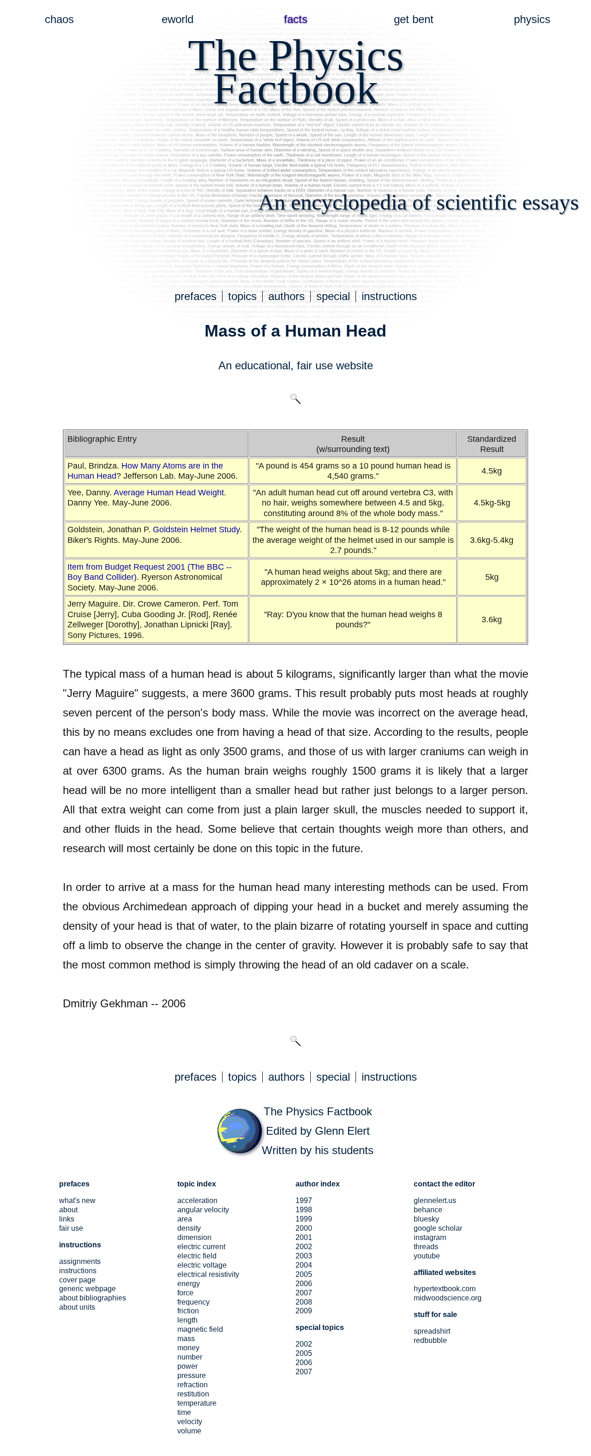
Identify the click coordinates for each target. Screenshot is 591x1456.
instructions (389, 296)
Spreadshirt (432, 1331)
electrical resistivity (208, 1274)
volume (189, 1431)
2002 (304, 1247)
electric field (197, 1256)
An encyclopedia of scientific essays (418, 202)
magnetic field (200, 1329)
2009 (304, 1311)
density (189, 1228)
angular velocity (203, 1210)
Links (66, 1219)
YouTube (427, 1256)
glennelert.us (435, 1200)
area (184, 1219)
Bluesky (426, 1219)
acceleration (197, 1200)
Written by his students (318, 1150)
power (187, 1366)
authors (286, 296)
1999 (304, 1219)
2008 (304, 1302)
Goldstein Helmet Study (196, 529)
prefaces (196, 296)
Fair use (71, 1228)
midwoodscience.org (448, 1298)
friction (188, 1311)
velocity (189, 1422)
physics (532, 19)
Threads (426, 1247)
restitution (193, 1394)
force (185, 1293)
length (187, 1320)
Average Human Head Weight (169, 492)
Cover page (77, 1280)
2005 (304, 1274)
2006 (304, 1284)
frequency (193, 1302)
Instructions (77, 1271)
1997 (304, 1200)
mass (186, 1338)
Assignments (80, 1261)
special (333, 296)
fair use (315, 365)
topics (242, 296)
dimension (194, 1237)
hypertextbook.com (445, 1289)
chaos (59, 19)
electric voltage (202, 1265)
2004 (304, 1265)
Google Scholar (438, 1228)
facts (296, 19)
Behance (428, 1210)
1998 (304, 1210)
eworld (177, 19)
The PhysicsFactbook (296, 71)
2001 (304, 1237)
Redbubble (430, 1340)
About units (77, 1307)
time (184, 1412)
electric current (201, 1247)
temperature (197, 1403)
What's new (77, 1200)
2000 (304, 1228)
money (188, 1348)
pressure (191, 1375)
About (68, 1210)
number (189, 1357)
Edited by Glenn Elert (318, 1131)
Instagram (430, 1237)
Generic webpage (87, 1289)
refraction (192, 1385)
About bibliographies (92, 1298)
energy (188, 1284)
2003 (304, 1256)
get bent (414, 19)
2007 (304, 1293)
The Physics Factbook (318, 1111)
